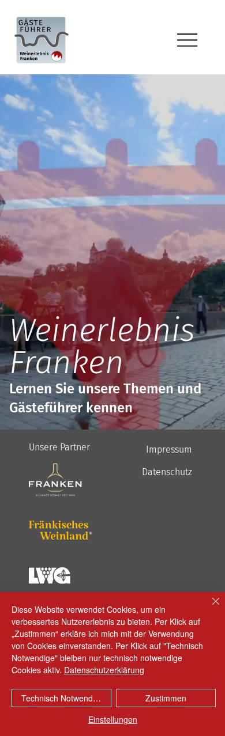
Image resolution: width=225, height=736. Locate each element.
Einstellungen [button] (112, 719)
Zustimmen (165, 698)
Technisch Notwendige (62, 698)
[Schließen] (209, 608)
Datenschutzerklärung (104, 670)
